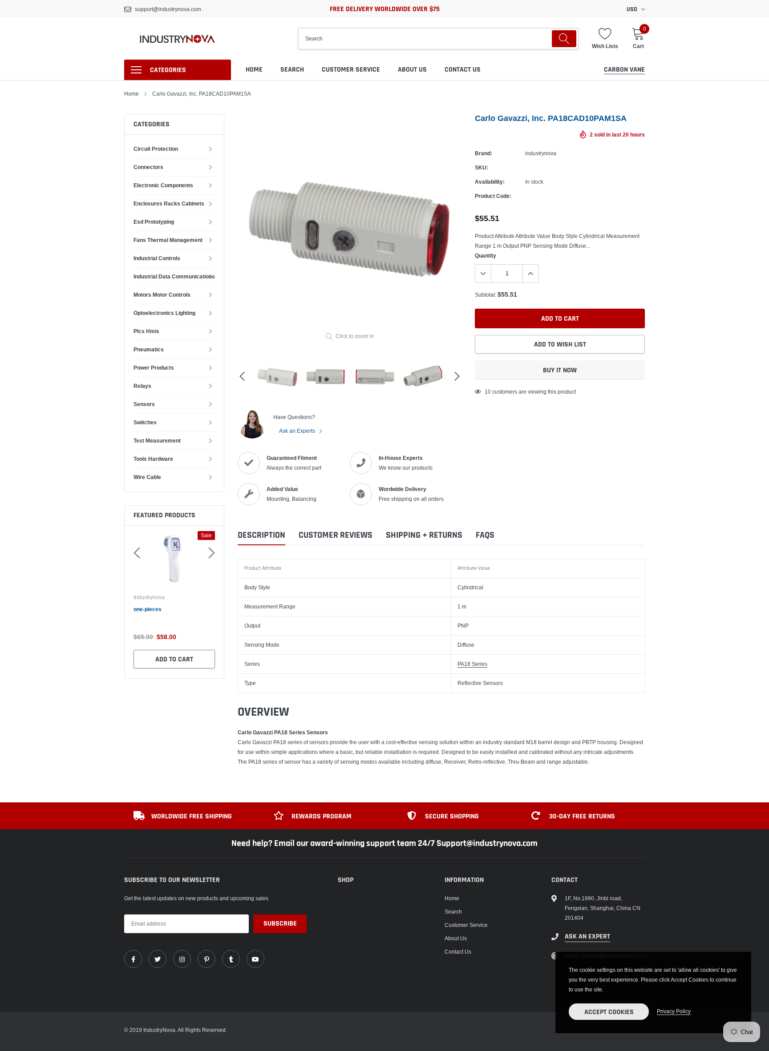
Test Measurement (157, 440)
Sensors (144, 404)
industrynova (540, 153)
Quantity (485, 255)
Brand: (483, 153)
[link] (133, 959)
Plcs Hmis (146, 331)
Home (254, 69)
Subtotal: (485, 294)
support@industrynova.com (168, 9)
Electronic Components (163, 185)
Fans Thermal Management (168, 240)
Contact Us (463, 69)
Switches (145, 422)
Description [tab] (261, 535)
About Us (412, 69)
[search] (564, 38)
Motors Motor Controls (162, 294)
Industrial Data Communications (174, 276)
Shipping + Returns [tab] (424, 535)
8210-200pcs (150, 609)
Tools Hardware (153, 458)
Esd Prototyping (154, 221)
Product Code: (493, 196)
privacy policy (674, 1011)
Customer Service (351, 69)
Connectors (148, 167)
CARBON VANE (624, 69)
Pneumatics (149, 349)
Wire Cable (147, 477)
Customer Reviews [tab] (335, 535)
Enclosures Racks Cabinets (169, 203)
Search (292, 69)
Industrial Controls (157, 258)
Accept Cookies (609, 1012)
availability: (490, 181)
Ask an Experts (297, 430)
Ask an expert (587, 936)
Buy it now (560, 370)
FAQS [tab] (485, 535)
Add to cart (174, 659)
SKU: (481, 167)
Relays (142, 386)
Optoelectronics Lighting (164, 313)
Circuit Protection (156, 148)
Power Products (154, 367)
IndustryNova (150, 597)
